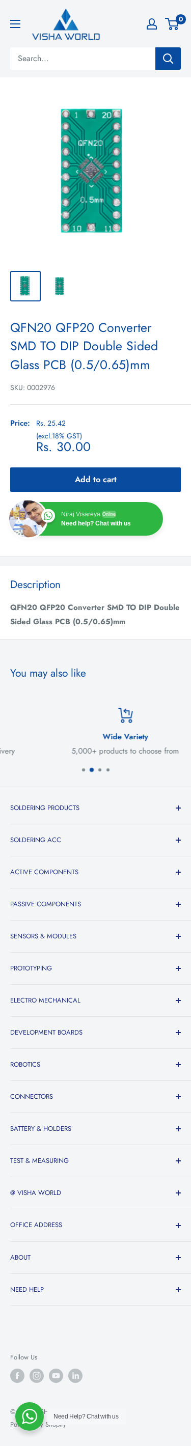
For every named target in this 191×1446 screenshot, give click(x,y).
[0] (172, 24)
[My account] (152, 24)
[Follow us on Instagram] (37, 1376)
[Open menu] (15, 24)
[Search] (168, 58)
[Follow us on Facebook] (17, 1376)
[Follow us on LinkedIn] (75, 1376)
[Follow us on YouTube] (56, 1376)
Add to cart (96, 479)
